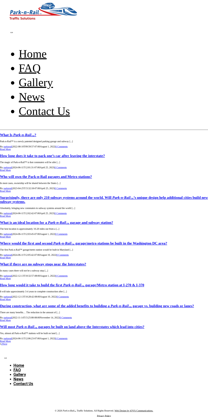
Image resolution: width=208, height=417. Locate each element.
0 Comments (61, 146)
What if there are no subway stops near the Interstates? (43, 264)
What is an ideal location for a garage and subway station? (56, 223)
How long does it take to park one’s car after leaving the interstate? (52, 156)
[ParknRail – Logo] (43, 20)
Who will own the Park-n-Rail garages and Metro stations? (46, 177)
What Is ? (18, 135)
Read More (5, 149)
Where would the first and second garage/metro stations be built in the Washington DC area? (83, 243)
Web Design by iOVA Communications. (134, 410)
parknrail (8, 146)
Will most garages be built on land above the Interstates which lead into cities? (72, 327)
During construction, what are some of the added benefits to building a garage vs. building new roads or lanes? (97, 306)
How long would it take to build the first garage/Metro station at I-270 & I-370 (72, 285)
